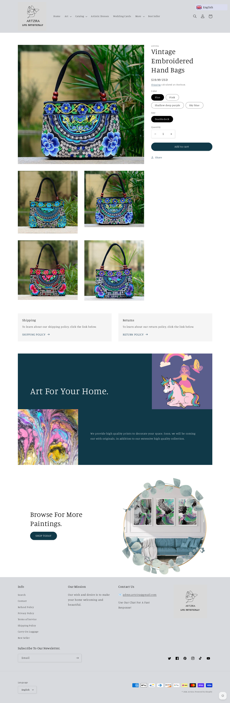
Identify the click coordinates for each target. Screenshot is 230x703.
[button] (67, 16)
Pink (172, 97)
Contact (22, 600)
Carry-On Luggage (28, 631)
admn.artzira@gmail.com (140, 594)
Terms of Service (27, 619)
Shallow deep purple (167, 105)
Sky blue (194, 105)
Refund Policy (26, 607)
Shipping (156, 84)
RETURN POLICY (133, 334)
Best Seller (24, 637)
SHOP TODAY (44, 535)
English (26, 689)
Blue (157, 97)
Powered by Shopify (203, 692)
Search (22, 594)
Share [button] (158, 157)
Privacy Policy (26, 613)
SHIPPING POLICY (33, 334)
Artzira (191, 692)
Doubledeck (162, 119)
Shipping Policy (27, 625)
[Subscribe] (77, 658)
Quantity (155, 127)
